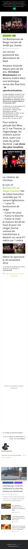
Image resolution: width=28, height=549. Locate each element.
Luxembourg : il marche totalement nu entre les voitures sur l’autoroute (13, 488)
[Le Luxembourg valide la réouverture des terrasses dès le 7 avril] (6, 519)
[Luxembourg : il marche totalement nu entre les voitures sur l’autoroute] (14, 473)
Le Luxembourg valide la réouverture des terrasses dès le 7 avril (18, 518)
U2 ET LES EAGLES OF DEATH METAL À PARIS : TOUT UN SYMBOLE (14, 438)
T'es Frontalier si (18, 482)
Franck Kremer (16, 48)
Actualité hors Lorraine (8, 482)
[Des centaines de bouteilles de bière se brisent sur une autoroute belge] (6, 509)
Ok (14, 8)
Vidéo (14, 35)
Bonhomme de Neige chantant (11, 189)
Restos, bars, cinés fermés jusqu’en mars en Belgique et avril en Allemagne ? (19, 527)
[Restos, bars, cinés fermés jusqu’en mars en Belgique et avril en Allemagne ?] (6, 528)
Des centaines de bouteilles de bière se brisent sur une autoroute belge (18, 508)
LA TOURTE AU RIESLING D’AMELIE (13, 433)
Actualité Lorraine (7, 35)
